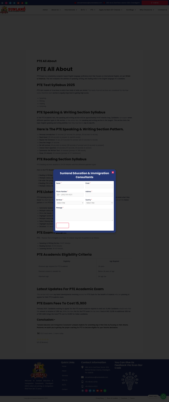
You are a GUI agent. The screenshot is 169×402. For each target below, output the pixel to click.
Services (59, 200)
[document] (84, 201)
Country (88, 200)
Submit (62, 225)
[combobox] (58, 194)
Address (88, 191)
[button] (113, 172)
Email (87, 183)
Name (58, 183)
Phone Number (62, 191)
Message (59, 208)
